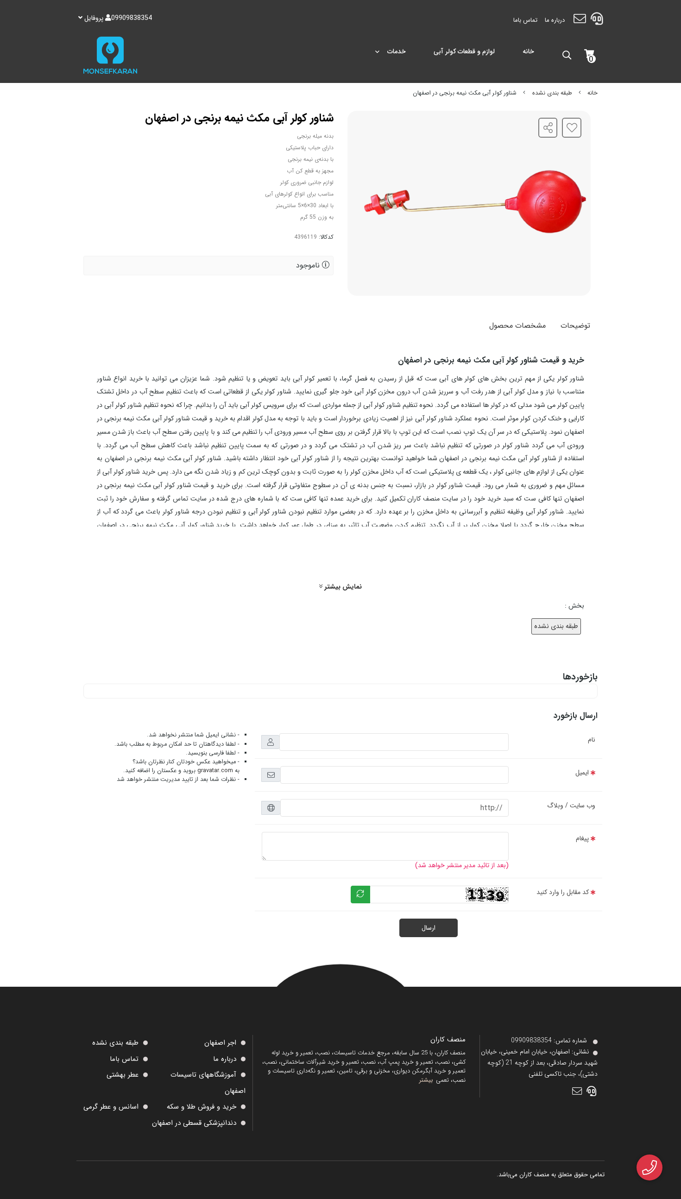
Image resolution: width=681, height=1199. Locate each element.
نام (591, 740)
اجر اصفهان (220, 1042)
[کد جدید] (360, 894)
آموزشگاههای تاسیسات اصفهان (208, 1083)
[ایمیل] (579, 20)
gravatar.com (215, 770)
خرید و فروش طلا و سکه (201, 1106)
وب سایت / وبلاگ (571, 805)
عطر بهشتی (123, 1074)
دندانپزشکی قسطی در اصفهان (194, 1123)
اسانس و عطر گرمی (111, 1106)
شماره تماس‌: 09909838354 (549, 1040)
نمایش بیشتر (342, 587)
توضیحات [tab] (575, 325)
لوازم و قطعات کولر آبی (464, 51)
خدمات (396, 51)
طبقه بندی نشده (552, 93)
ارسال (428, 928)
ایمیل (582, 773)
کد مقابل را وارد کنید (562, 892)
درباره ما (555, 20)
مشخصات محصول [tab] (517, 325)
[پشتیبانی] (597, 20)
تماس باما (525, 20)
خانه (528, 51)
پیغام (582, 838)
